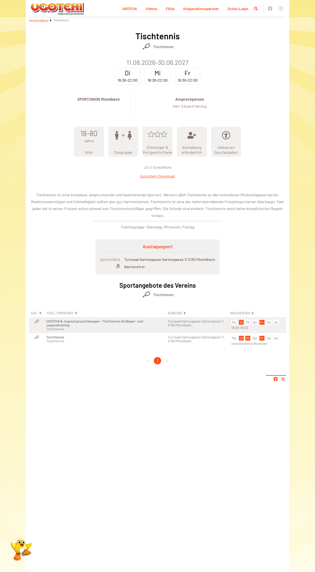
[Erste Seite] (148, 360)
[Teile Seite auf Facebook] (275, 379)
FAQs (170, 8)
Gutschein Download (157, 176)
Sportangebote (38, 20)
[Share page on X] (283, 379)
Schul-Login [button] (238, 8)
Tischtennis (163, 46)
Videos (151, 8)
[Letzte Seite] (167, 360)
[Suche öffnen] (256, 8)
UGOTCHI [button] (129, 8)
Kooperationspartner (201, 8)
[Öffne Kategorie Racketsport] (146, 46)
